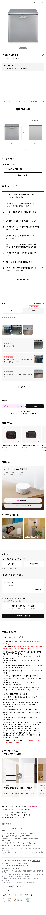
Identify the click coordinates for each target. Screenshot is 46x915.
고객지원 (42, 101)
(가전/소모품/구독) (27, 833)
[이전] (21, 48)
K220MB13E (7, 58)
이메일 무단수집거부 (20, 806)
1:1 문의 (4, 831)
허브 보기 (27, 505)
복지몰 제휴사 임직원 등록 (9, 815)
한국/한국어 (6, 890)
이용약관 (11, 806)
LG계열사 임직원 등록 (21, 812)
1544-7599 (26, 836)
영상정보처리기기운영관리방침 (25, 809)
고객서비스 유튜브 (7, 887)
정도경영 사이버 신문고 (8, 818)
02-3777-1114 (17, 828)
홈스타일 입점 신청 (21, 818)
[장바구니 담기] (18, 441)
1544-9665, (29, 838)
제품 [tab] (12, 311)
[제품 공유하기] (43, 55)
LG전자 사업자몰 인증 (24, 815)
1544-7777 (8, 840)
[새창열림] (4, 894)
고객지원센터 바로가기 (23, 616)
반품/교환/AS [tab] (13, 637)
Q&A (18, 101)
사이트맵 (4, 806)
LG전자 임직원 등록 (7, 812)
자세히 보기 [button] (22, 575)
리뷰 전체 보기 (22, 387)
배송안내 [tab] (4, 637)
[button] (34, 2)
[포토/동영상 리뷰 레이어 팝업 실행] (28, 330)
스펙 (3, 101)
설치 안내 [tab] (21, 637)
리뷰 (10, 101)
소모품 (26, 101)
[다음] (26, 48)
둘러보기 (26, 500)
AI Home (34, 101)
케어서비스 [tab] (33, 311)
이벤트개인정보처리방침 (8, 809)
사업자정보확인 (36, 860)
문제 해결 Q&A (12, 564)
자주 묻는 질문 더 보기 (23, 279)
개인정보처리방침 (32, 806)
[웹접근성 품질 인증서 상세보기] (28, 900)
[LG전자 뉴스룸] (21, 894)
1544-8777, (23, 843)
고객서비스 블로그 (18, 887)
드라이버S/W (34, 564)
